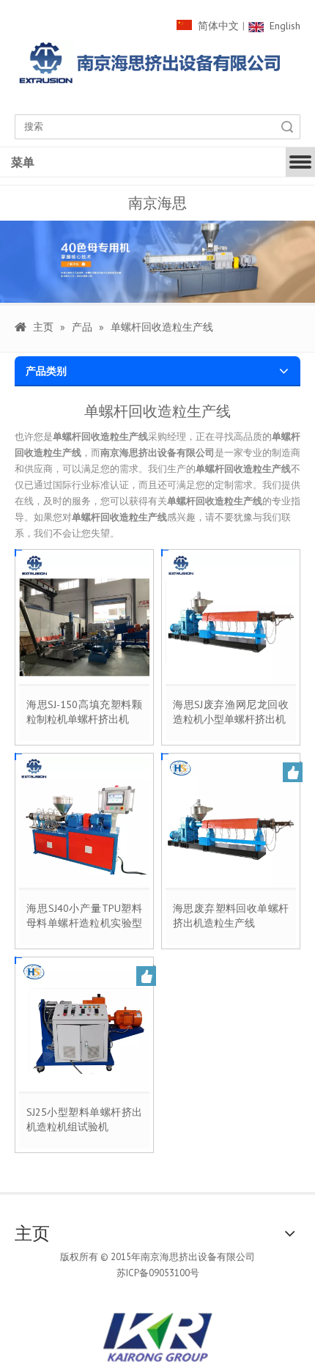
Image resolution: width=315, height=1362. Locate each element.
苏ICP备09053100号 (157, 1273)
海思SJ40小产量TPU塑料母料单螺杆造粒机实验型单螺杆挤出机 (84, 916)
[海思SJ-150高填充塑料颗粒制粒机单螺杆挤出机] (84, 618)
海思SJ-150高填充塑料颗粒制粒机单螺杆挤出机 (84, 712)
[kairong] (157, 1337)
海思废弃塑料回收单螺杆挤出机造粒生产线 (231, 916)
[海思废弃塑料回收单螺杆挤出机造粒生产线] (231, 821)
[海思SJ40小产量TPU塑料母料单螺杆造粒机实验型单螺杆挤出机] (84, 821)
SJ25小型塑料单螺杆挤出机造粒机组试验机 (84, 1119)
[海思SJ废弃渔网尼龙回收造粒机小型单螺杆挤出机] (231, 618)
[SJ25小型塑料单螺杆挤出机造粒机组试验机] (84, 1025)
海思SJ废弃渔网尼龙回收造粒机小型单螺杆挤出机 (231, 712)
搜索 (287, 127)
